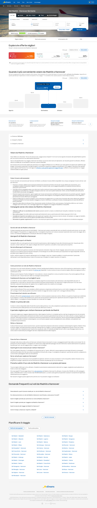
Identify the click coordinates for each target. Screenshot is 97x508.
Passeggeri (81, 23)
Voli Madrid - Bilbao (17, 445)
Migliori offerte (19, 39)
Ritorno (68, 23)
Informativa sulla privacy (50, 491)
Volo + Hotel (29, 2)
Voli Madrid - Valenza (42, 442)
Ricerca (57, 87)
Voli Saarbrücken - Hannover (69, 451)
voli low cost (37, 270)
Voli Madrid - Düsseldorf (43, 460)
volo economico (38, 371)
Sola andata (84, 50)
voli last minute (26, 296)
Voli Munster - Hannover (68, 445)
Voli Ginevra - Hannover (68, 472)
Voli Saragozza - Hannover (19, 466)
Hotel (18, 2)
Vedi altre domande (49, 417)
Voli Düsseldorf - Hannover (19, 448)
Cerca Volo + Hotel (64, 29)
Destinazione (36, 23)
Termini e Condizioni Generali (29, 491)
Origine (13, 23)
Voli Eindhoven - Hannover (44, 451)
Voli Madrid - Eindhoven (68, 463)
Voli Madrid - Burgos (67, 436)
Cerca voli (79, 29)
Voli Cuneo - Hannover (43, 472)
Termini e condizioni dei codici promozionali (65, 491)
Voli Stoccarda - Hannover (19, 454)
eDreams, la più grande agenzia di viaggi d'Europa (49, 168)
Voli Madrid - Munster (42, 457)
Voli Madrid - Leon (16, 442)
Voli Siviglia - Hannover (43, 466)
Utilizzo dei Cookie (40, 491)
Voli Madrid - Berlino (17, 463)
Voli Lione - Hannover (42, 469)
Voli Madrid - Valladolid (18, 436)
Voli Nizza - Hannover (67, 469)
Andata (57, 23)
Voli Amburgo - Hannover (43, 445)
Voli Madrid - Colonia (67, 460)
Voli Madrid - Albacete (17, 439)
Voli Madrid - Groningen (18, 460)
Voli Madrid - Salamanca (43, 436)
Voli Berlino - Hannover (68, 448)
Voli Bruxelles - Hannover (43, 454)
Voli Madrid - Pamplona (68, 442)
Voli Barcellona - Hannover (69, 466)
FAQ (81, 39)
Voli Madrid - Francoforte (43, 463)
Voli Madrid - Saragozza (68, 439)
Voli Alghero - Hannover (18, 472)
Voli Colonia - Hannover (43, 448)
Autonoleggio (37, 2)
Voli (14, 2)
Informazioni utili (62, 39)
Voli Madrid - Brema (67, 454)
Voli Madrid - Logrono (42, 439)
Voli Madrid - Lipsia (67, 457)
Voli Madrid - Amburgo (17, 457)
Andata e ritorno (74, 50)
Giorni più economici (40, 39)
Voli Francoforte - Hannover (19, 451)
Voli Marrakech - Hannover (19, 475)
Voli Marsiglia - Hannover (18, 469)
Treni (23, 2)
